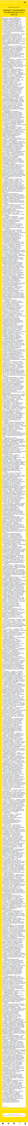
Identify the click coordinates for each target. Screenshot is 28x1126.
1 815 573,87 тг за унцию (9, 3)
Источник (4, 1106)
